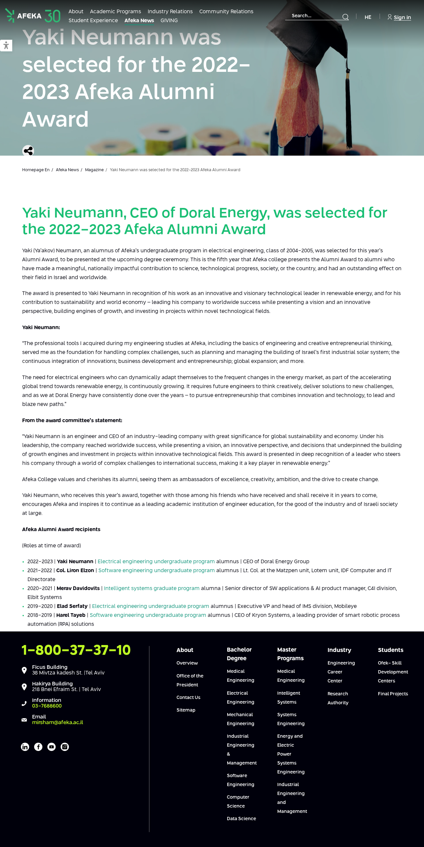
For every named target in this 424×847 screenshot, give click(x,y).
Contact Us (188, 697)
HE (368, 17)
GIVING (169, 20)
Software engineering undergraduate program (156, 570)
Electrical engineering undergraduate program (156, 561)
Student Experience (93, 20)
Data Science (241, 819)
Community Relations (226, 11)
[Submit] (345, 17)
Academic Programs (115, 11)
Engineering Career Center (341, 672)
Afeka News (139, 20)
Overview (187, 663)
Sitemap (186, 710)
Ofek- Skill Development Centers (393, 672)
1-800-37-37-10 (76, 651)
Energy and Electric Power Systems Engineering (291, 754)
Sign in (402, 17)
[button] (6, 46)
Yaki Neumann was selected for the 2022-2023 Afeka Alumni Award (136, 79)
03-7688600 (47, 706)
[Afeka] (33, 15)
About (76, 11)
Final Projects (393, 694)
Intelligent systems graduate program (152, 588)
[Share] (28, 151)
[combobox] (317, 16)
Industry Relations (170, 11)
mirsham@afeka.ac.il (57, 722)
